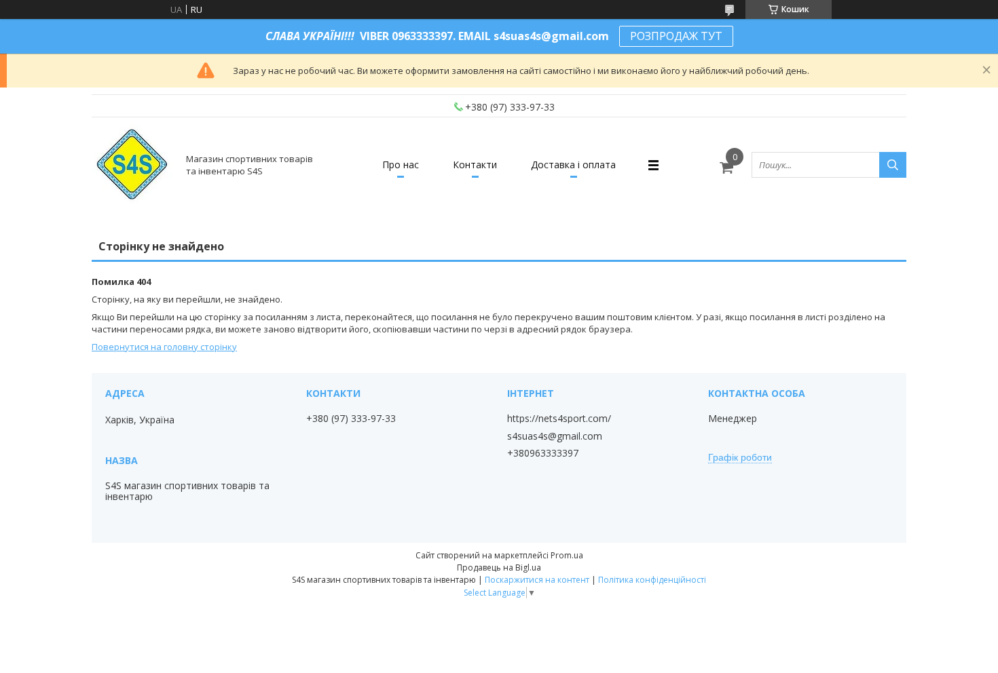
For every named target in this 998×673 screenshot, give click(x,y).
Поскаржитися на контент (537, 579)
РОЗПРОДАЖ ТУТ (676, 35)
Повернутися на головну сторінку (164, 347)
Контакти (475, 164)
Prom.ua (567, 555)
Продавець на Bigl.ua (499, 567)
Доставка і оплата (573, 164)
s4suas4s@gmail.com (554, 436)
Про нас (400, 164)
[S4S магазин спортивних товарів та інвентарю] (133, 165)
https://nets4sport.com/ (559, 418)
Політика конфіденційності (652, 579)
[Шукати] (892, 165)
